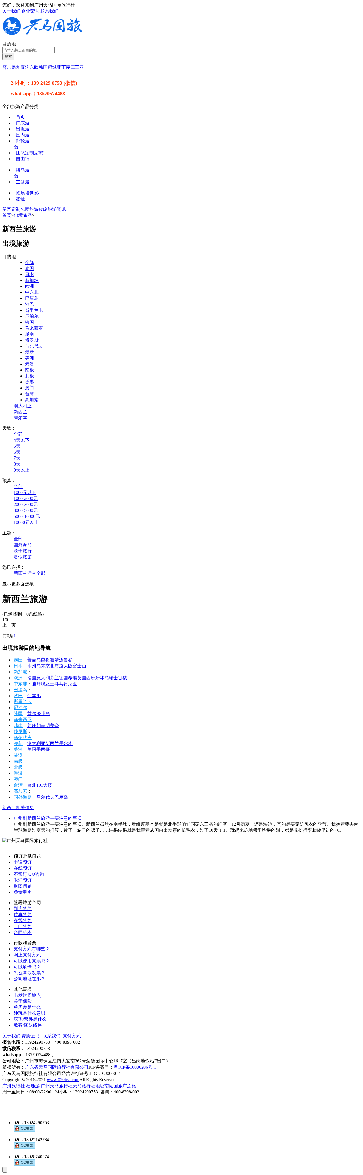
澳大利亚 (23, 405)
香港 (29, 381)
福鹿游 (33, 1085)
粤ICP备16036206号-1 (135, 1067)
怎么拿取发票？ (29, 972)
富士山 (79, 665)
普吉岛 (9, 67)
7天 (17, 458)
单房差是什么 (27, 1007)
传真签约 (23, 914)
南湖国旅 (113, 1085)
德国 (63, 677)
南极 (29, 370)
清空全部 (36, 573)
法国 (31, 677)
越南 (29, 334)
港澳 (29, 364)
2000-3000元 (26, 504)
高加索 (32, 399)
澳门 (29, 387)
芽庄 (70, 67)
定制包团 (20, 209)
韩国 (43, 67)
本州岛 (34, 665)
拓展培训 (27, 192)
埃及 (45, 683)
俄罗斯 (32, 340)
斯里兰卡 (34, 310)
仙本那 (34, 695)
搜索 (8, 56)
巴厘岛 (32, 298)
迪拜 (36, 683)
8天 (17, 464)
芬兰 (54, 677)
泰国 (29, 268)
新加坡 (32, 280)
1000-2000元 (26, 498)
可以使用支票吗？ (32, 960)
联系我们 (49, 11)
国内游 (22, 134)
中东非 (32, 292)
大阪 (68, 665)
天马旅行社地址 (88, 1085)
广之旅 (129, 1085)
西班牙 (93, 677)
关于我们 (11, 11)
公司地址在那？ (29, 978)
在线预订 (23, 868)
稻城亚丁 (57, 67)
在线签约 (23, 920)
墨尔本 (20, 417)
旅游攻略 (38, 209)
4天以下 (21, 440)
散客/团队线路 (28, 1025)
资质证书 (30, 1035)
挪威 (122, 677)
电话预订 (23, 862)
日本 (29, 274)
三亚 (79, 67)
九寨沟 (22, 67)
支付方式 (72, 1035)
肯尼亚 (70, 683)
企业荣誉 (30, 11)
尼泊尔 (32, 316)
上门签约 (23, 926)
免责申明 (23, 892)
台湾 (29, 393)
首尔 (31, 713)
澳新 (29, 352)
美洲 (29, 358)
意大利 (43, 677)
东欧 (34, 67)
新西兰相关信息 (18, 807)
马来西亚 (34, 328)
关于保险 (23, 1001)
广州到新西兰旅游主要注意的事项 (48, 818)
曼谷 (68, 659)
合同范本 (23, 932)
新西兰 (20, 411)
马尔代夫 (34, 346)
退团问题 (23, 886)
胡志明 (43, 725)
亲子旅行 (23, 550)
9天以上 (21, 470)
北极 (29, 375)
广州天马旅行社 (57, 1085)
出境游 (22, 128)
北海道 (57, 665)
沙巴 (29, 304)
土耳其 (57, 683)
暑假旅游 (23, 556)
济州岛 (43, 713)
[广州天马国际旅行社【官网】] (42, 34)
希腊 (72, 677)
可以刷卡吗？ (27, 966)
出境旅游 (23, 215)
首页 (20, 117)
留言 (6, 209)
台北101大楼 (39, 785)
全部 (29, 262)
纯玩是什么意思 (29, 1013)
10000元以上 (26, 522)
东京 (45, 665)
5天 (17, 446)
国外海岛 (23, 544)
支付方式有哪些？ (32, 948)
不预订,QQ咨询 (29, 874)
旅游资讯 (57, 209)
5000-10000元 (27, 516)
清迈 (59, 659)
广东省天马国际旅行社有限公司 (56, 1067)
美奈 (54, 725)
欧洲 (29, 286)
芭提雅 (47, 659)
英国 (81, 677)
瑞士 (113, 677)
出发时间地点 (27, 995)
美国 (31, 749)
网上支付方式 (27, 954)
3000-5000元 (26, 510)
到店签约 (23, 908)
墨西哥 (43, 749)
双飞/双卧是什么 (30, 1019)
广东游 (22, 123)
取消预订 (23, 880)
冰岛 (104, 677)
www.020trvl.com (63, 1079)
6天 (17, 452)
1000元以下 (25, 492)
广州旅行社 (13, 1085)
